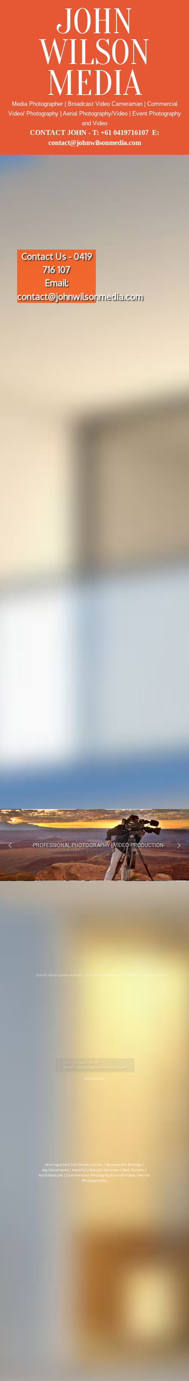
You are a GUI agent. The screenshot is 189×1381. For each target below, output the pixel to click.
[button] (10, 845)
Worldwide (94, 1078)
